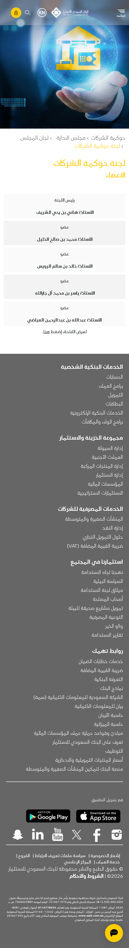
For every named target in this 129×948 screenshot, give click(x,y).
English (42, 12)
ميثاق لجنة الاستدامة (102, 590)
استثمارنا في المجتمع (96, 561)
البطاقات (114, 403)
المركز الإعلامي (77, 861)
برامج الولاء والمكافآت (102, 421)
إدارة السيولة (110, 447)
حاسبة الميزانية (108, 724)
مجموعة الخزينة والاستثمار (91, 437)
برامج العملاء (111, 385)
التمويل (115, 394)
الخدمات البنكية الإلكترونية (96, 412)
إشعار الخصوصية (105, 855)
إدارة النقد (112, 527)
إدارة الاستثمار (109, 474)
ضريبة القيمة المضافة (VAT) (95, 545)
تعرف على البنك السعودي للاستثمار (87, 741)
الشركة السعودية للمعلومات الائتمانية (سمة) (78, 697)
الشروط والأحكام (87, 875)
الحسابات (114, 376)
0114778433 (47, 907)
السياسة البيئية (108, 581)
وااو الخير (114, 625)
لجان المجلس (34, 137)
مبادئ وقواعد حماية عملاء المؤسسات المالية (78, 732)
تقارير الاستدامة (107, 634)
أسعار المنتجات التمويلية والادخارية (89, 759)
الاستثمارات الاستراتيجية (100, 492)
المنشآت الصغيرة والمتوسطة (94, 518)
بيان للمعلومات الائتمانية (99, 706)
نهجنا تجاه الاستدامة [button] (102, 572)
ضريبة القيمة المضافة (101, 670)
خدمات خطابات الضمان (101, 661)
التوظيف (114, 750)
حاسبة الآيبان (110, 715)
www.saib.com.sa (91, 915)
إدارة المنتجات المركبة (102, 465)
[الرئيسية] (69, 12)
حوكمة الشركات (108, 137)
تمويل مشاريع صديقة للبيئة (95, 607)
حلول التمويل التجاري (103, 536)
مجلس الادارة (71, 137)
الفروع (24, 855)
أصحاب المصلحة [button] (108, 599)
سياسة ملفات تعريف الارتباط (60, 855)
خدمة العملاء (108, 861)
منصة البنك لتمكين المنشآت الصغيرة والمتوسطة (74, 768)
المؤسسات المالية (105, 483)
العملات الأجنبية (107, 456)
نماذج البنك (111, 688)
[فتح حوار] (114, 933)
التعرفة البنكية (108, 679)
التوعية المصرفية (106, 616)
